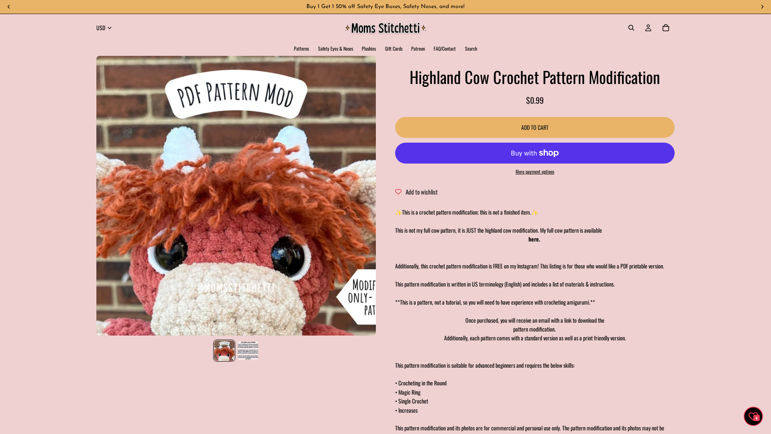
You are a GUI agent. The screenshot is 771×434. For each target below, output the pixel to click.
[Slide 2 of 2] (248, 350)
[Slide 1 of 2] (224, 350)
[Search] (631, 28)
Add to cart (535, 127)
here (533, 239)
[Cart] (666, 28)
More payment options (535, 171)
